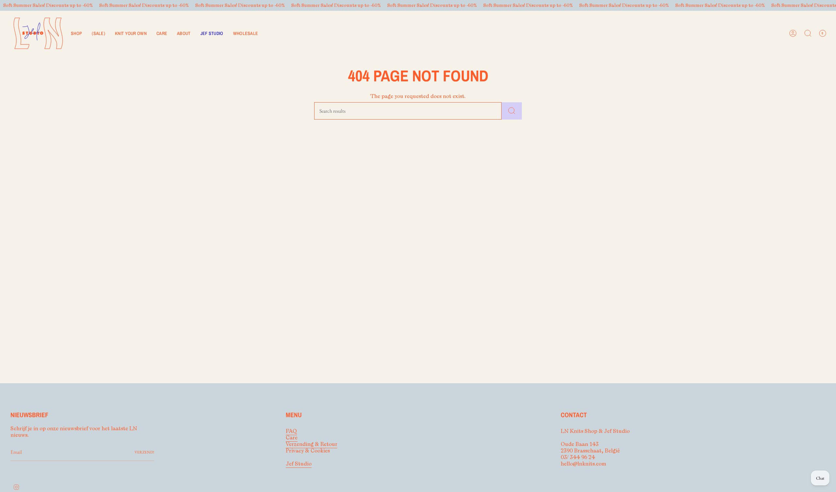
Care (291, 438)
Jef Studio (299, 464)
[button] (76, 33)
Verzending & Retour (311, 444)
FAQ (291, 431)
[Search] (512, 111)
